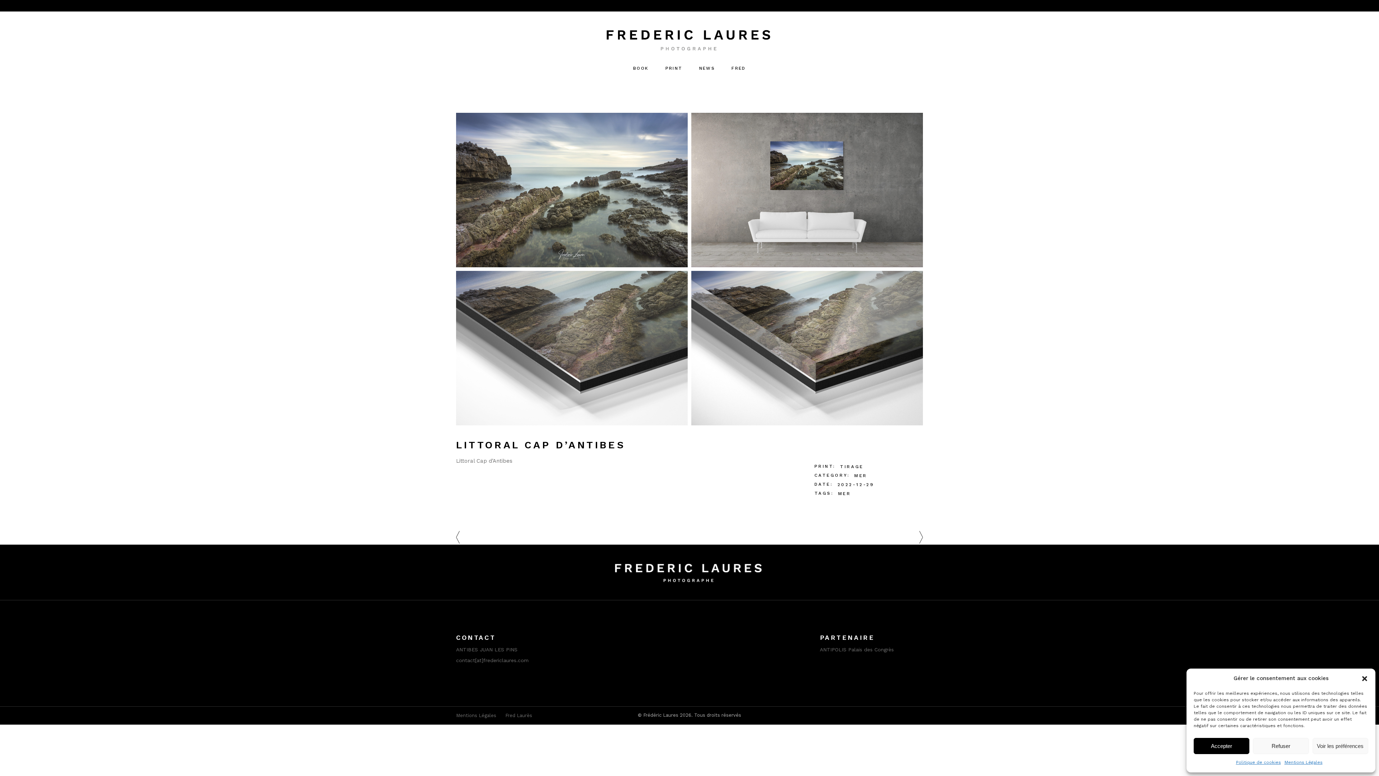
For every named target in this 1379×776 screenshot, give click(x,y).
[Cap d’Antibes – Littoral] (572, 190)
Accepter (1221, 746)
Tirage (852, 466)
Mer (860, 475)
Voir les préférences (1340, 746)
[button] (1364, 678)
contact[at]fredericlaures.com (492, 660)
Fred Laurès (518, 715)
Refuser (1281, 746)
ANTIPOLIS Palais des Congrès (857, 649)
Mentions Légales (1304, 762)
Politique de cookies (1258, 762)
